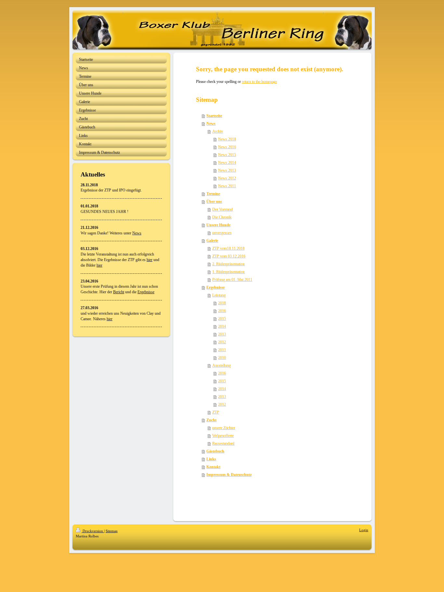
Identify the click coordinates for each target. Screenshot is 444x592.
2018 (222, 303)
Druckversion (93, 531)
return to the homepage (259, 81)
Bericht (118, 292)
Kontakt (213, 467)
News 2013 (227, 170)
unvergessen (221, 232)
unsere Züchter (223, 428)
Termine (213, 193)
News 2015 (227, 154)
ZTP (215, 412)
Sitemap (112, 531)
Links (211, 459)
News (136, 233)
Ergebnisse (145, 292)
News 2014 (227, 162)
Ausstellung (221, 365)
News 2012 (227, 178)
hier (149, 259)
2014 (222, 326)
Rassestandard (223, 443)
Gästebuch (215, 451)
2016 (222, 311)
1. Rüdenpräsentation (228, 272)
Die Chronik (221, 217)
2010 (222, 357)
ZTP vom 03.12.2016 (228, 256)
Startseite (214, 115)
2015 (222, 318)
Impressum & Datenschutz (229, 474)
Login (363, 530)
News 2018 (227, 139)
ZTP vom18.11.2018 (228, 248)
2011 (222, 350)
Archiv (217, 131)
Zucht (211, 420)
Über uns (214, 201)
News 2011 (227, 186)
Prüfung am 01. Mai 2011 (232, 279)
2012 (222, 342)
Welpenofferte (223, 435)
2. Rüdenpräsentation (228, 264)
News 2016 (227, 147)
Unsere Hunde (218, 225)
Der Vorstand (222, 209)
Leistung (219, 295)
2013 (222, 334)
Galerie (212, 240)
